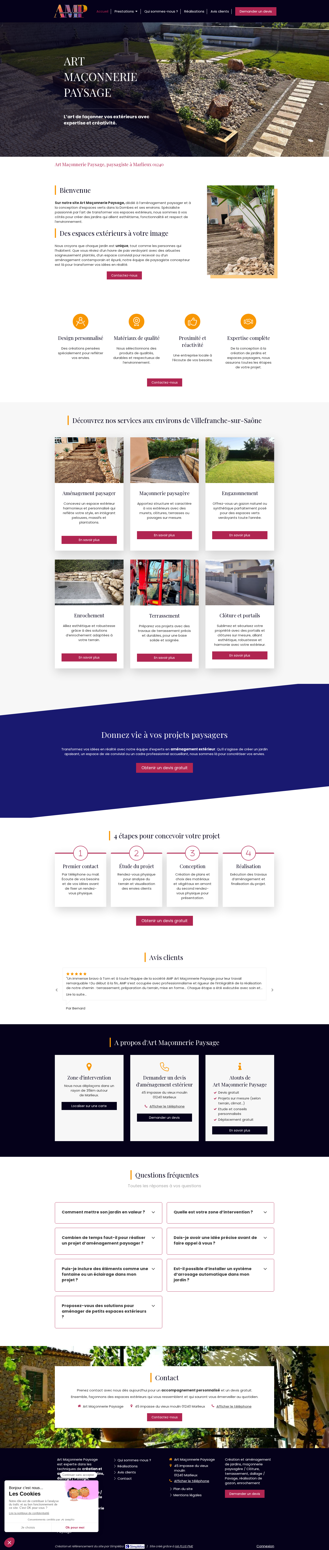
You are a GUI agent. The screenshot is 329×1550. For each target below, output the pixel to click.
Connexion (265, 1546)
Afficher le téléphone (167, 1106)
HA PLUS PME (184, 1546)
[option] (164, 89)
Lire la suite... (76, 994)
